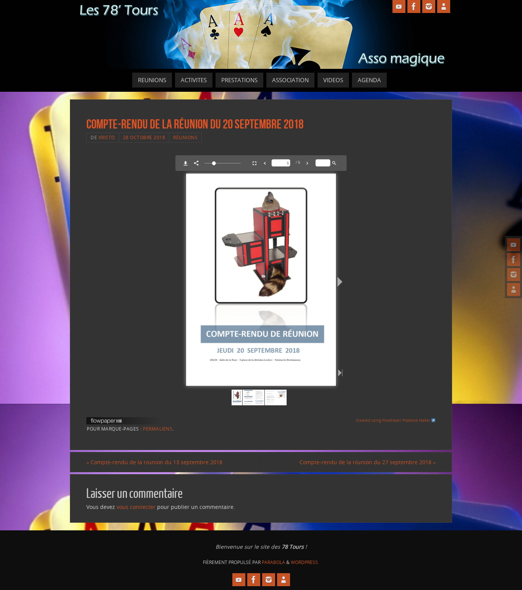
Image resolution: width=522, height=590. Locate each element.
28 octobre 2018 (144, 137)
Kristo (107, 137)
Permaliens (157, 429)
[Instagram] (513, 274)
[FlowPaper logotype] (106, 422)
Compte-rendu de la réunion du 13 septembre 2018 (154, 462)
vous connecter (136, 506)
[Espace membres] (513, 289)
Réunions (185, 137)
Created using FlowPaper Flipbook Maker (393, 420)
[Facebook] (513, 259)
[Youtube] (513, 244)
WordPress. (305, 562)
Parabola (273, 562)
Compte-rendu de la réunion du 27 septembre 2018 (368, 462)
